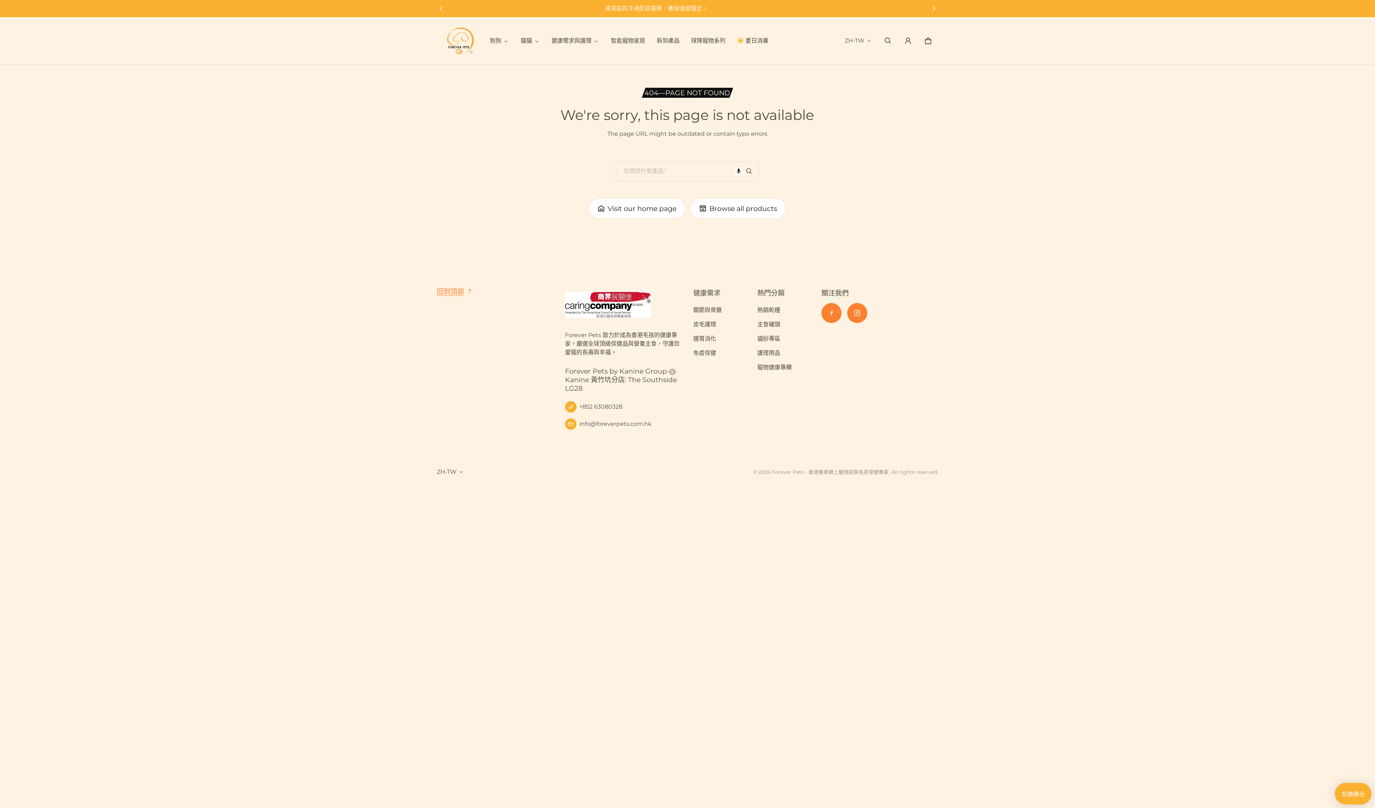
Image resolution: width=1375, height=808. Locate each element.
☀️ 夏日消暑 (752, 40)
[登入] (908, 41)
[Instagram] (857, 313)
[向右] (934, 8)
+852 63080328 (600, 406)
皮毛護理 (704, 324)
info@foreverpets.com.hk (615, 423)
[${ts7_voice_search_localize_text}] (738, 171)
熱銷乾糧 (768, 310)
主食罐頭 (768, 324)
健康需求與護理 (571, 40)
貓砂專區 (768, 338)
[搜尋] (749, 171)
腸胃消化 (704, 338)
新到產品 (668, 40)
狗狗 (495, 40)
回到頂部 (450, 291)
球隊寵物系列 (708, 40)
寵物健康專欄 (774, 367)
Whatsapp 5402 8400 (687, 8)
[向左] (441, 8)
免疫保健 (704, 353)
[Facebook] (831, 313)
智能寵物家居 (628, 40)
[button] (888, 41)
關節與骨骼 (707, 310)
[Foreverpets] (460, 41)
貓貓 (526, 40)
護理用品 (768, 353)
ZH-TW (854, 40)
